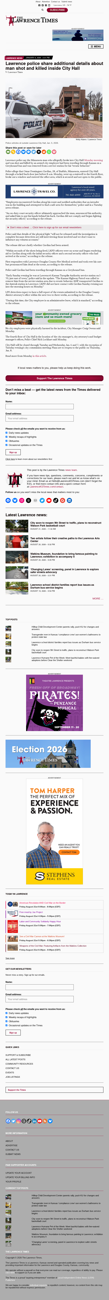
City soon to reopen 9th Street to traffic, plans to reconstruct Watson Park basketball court (65, 524)
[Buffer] (38, 152)
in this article (39, 356)
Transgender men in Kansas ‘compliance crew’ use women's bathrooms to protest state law (66, 635)
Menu (97, 46)
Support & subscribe (18, 1054)
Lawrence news (14, 58)
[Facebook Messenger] (28, 152)
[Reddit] (44, 152)
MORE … (98, 598)
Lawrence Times (15, 72)
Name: (9, 401)
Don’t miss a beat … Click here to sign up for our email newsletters (45, 227)
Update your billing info (20, 1177)
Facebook (39, 5)
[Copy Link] (13, 152)
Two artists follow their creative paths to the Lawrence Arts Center (65, 539)
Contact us (55, 2)
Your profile (13, 1181)
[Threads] (24, 1121)
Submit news (66, 2)
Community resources (19, 1063)
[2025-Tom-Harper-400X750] (54, 831)
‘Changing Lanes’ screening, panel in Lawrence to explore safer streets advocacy (64, 570)
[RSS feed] (45, 1121)
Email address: (14, 413)
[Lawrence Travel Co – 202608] (54, 191)
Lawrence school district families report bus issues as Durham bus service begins (62, 586)
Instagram (46, 5)
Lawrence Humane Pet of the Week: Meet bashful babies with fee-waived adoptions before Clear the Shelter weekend (65, 659)
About (38, 2)
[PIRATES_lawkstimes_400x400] (54, 703)
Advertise (46, 2)
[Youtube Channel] (39, 1121)
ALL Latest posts (15, 1059)
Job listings (13, 1076)
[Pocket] (54, 152)
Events (10, 1072)
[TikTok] (29, 1121)
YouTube (49, 5)
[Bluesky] (23, 152)
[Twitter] (33, 152)
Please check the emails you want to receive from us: (35, 428)
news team (71, 470)
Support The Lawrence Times (54, 378)
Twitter (43, 5)
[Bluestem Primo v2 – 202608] (77, 35)
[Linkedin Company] (34, 1121)
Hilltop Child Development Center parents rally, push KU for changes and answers (65, 628)
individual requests (38, 1285)
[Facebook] (18, 152)
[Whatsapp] (49, 152)
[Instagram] (18, 1121)
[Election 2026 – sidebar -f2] (48, 754)
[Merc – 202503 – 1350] (54, 318)
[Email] (8, 152)
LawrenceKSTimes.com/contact (46, 486)
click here (10, 1272)
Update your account (19, 1172)
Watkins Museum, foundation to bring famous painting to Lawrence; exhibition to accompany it (63, 555)
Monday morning (93, 160)
